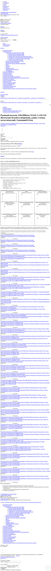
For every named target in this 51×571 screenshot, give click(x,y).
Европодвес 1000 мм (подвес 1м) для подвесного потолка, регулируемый (17, 240)
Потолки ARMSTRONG (8, 71)
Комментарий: (4, 567)
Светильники (9, 70)
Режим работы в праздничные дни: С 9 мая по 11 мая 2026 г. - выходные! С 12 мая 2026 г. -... (21, 102)
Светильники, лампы (8, 75)
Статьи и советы (4, 94)
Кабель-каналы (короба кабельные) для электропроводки (16, 77)
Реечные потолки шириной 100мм (16, 54)
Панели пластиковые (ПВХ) (9, 82)
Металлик (8, 65)
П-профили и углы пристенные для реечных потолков (20, 57)
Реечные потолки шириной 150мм (16, 55)
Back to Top (3, 558)
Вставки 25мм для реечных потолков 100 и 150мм (19, 56)
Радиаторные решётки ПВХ (9, 86)
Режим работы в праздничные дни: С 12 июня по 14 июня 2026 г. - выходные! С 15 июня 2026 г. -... (23, 98)
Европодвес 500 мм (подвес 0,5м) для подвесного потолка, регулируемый (17, 235)
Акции (4, 5)
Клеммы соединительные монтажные (11, 76)
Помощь (2, 92)
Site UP (17, 555)
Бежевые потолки (10, 68)
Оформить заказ (4, 35)
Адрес (32, 151)
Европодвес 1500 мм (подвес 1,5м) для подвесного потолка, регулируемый (18, 250)
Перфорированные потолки (12, 69)
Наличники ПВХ (7, 81)
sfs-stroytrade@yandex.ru (6, 23)
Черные (7, 67)
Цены (20, 143)
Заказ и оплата (6, 8)
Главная (5, 1)
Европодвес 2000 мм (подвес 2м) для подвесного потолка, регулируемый (17, 245)
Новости (2, 95)
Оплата (2, 156)
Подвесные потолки (7, 50)
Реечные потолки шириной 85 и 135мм (15, 61)
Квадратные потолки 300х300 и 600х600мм (16, 63)
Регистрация (6, 45)
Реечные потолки (7, 51)
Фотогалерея (6, 6)
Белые (7, 64)
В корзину (3, 139)
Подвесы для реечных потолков (15, 59)
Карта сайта (38, 502)
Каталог (2, 48)
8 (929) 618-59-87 (7, 14)
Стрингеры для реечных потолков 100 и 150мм (19, 58)
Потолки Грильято (7, 74)
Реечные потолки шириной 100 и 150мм (15, 52)
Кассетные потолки (7, 73)
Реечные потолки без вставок (12, 62)
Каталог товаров (4, 37)
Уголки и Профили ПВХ (8, 83)
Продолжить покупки (13, 35)
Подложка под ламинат (8, 79)
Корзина (2, 26)
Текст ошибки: (4, 564)
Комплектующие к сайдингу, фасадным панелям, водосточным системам (19, 88)
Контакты (5, 10)
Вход (4, 43)
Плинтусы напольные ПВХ (9, 80)
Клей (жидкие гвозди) (8, 87)
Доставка (5, 7)
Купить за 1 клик (4, 140)
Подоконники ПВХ (7, 85)
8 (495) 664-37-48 (4, 13)
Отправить (3, 568)
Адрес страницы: (4, 561)
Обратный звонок (5, 24)
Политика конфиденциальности (8, 557)
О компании (6, 2)
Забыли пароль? (6, 44)
